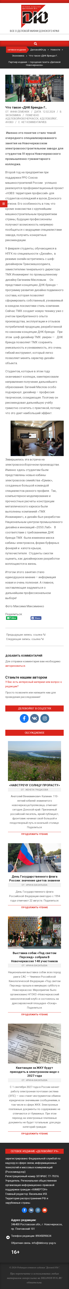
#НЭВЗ (9, 122)
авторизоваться (15, 665)
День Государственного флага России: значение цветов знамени (34, 878)
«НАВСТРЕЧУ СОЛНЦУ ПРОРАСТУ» (34, 785)
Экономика (13, 115)
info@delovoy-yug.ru (44, 1243)
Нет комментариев (34, 122)
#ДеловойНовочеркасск (22, 118)
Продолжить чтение (34, 834)
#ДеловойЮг (48, 118)
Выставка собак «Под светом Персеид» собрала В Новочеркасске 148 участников (34, 957)
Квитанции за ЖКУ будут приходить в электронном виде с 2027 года (34, 1071)
